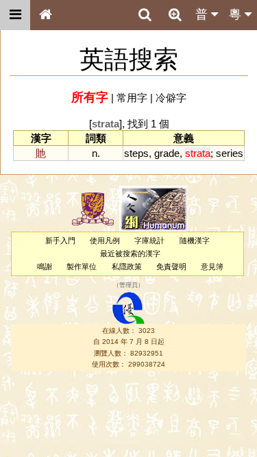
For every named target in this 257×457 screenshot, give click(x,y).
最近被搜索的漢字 (130, 253)
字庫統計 (149, 240)
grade (167, 153)
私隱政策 (127, 266)
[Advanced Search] (175, 14)
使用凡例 (105, 240)
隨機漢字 (195, 240)
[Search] (145, 15)
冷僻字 (171, 97)
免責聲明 (171, 266)
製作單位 (81, 266)
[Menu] (15, 15)
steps (136, 153)
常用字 (132, 97)
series (229, 153)
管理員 (128, 285)
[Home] (45, 15)
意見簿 (212, 266)
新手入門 (60, 240)
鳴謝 (44, 266)
